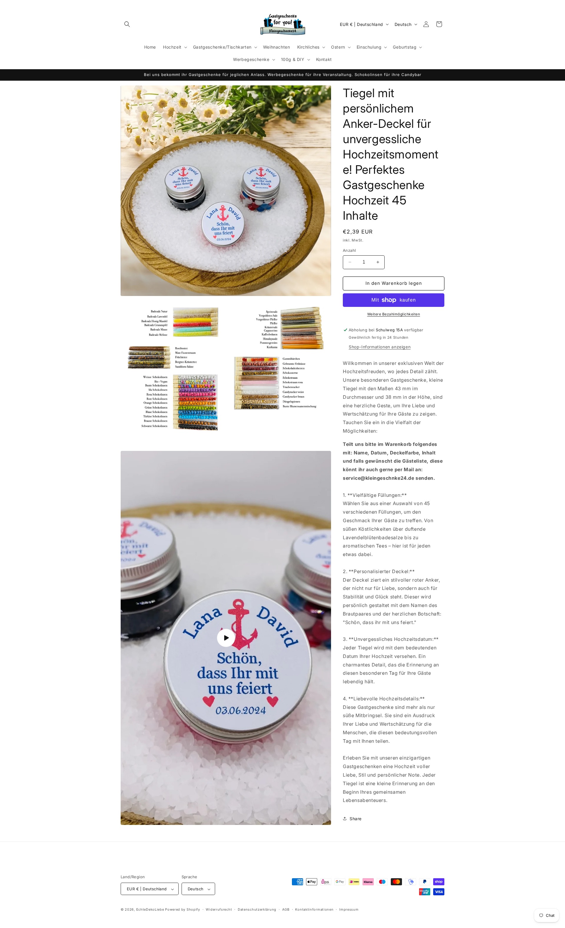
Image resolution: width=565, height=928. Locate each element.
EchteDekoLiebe (150, 910)
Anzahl (349, 250)
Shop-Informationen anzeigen (380, 346)
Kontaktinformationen (314, 909)
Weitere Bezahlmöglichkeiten (393, 314)
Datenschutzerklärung (257, 909)
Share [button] (356, 818)
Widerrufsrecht (219, 909)
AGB (286, 909)
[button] (127, 24)
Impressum (348, 909)
